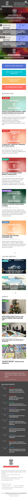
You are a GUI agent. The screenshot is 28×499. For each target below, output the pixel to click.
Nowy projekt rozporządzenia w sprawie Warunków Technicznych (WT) (12, 173)
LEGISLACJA (5, 159)
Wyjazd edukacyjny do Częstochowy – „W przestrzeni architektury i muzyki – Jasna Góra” (17, 451)
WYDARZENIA (5, 222)
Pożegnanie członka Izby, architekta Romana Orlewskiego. (17, 410)
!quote (2, 37)
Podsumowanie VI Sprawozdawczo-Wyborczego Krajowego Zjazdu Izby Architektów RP (17, 430)
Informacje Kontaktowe (7, 488)
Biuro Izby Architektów (19, 485)
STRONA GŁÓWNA (6, 485)
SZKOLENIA (5, 260)
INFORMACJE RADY (7, 190)
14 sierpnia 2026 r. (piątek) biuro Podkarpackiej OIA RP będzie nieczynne (13, 145)
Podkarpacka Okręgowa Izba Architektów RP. (16, 493)
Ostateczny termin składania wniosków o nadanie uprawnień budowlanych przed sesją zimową (14, 112)
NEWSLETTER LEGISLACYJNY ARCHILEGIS (14, 72)
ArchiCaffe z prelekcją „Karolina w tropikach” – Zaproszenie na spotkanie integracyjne (17, 423)
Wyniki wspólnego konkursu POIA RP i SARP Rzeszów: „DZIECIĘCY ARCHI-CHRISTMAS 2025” (12, 318)
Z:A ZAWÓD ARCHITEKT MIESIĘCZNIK (14, 80)
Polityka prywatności (18, 487)
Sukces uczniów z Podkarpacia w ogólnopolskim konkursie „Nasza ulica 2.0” (17, 443)
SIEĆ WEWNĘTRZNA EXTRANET (14, 87)
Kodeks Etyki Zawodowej (7, 487)
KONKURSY (5, 301)
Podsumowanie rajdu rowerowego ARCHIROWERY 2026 (10, 236)
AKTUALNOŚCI (6, 98)
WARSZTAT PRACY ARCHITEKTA (14, 66)
